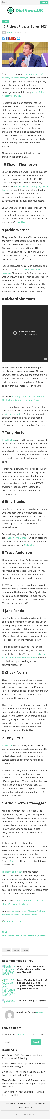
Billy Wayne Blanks (17, 537)
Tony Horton (8, 440)
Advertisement (24, 1104)
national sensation (13, 414)
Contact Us (40, 1104)
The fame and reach (12, 871)
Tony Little (7, 745)
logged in (20, 1034)
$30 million (29, 545)
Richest (25, 950)
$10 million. (21, 222)
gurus (16, 950)
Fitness (6, 22)
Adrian (9, 32)
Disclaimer (10, 1104)
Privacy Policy (25, 1107)
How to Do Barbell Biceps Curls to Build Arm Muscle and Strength (31, 969)
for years (14, 861)
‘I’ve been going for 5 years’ (31, 1000)
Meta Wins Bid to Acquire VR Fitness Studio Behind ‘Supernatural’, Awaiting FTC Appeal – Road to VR (32, 984)
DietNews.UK (28, 1114)
